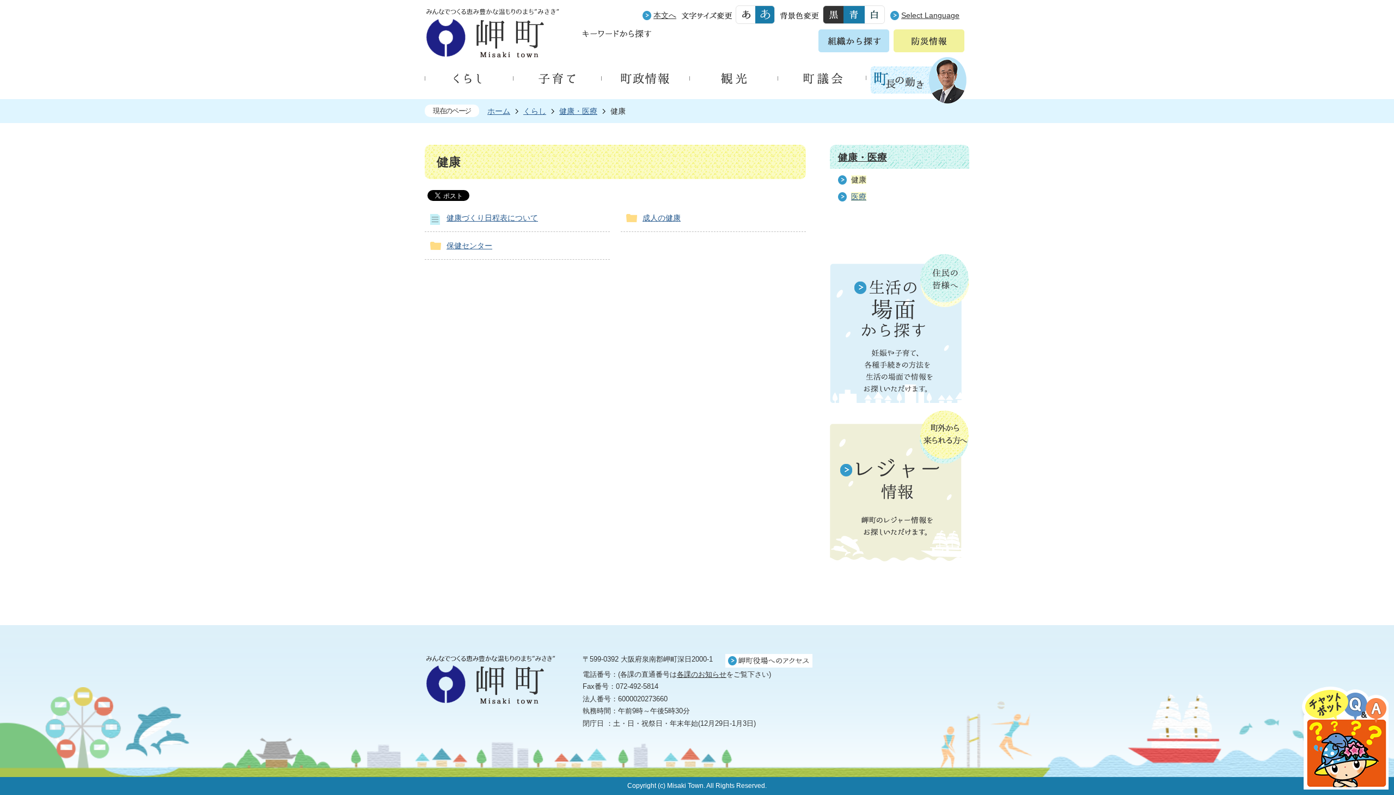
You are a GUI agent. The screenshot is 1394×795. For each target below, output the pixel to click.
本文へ (664, 15)
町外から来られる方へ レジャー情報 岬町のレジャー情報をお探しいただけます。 (899, 487)
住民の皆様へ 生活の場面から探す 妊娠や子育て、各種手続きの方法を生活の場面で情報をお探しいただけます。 (899, 328)
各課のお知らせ (701, 674)
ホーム (498, 111)
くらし (534, 111)
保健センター (469, 245)
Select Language (930, 15)
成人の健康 (662, 217)
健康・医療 (578, 111)
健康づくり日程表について (492, 217)
